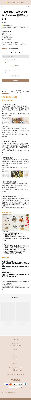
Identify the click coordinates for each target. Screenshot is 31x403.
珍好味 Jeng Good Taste (15, 345)
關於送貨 (15, 355)
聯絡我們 (15, 353)
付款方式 (15, 357)
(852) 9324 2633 (18, 367)
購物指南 (15, 359)
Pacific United (15, 344)
